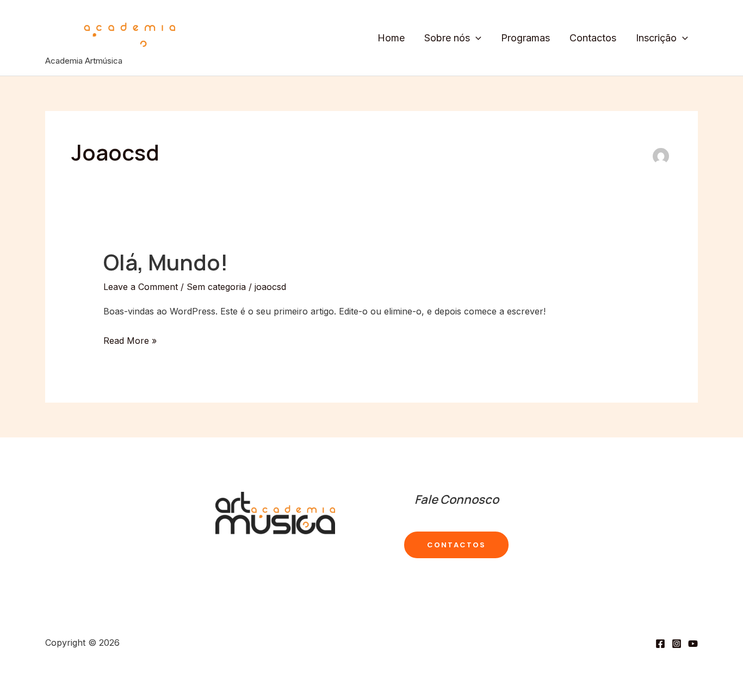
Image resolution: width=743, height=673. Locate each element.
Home (391, 38)
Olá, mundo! (165, 262)
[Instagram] (677, 644)
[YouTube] (693, 644)
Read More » (130, 342)
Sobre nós (447, 38)
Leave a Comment (140, 286)
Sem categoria (216, 286)
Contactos (592, 38)
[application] (475, 38)
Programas (525, 38)
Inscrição (656, 38)
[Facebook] (660, 644)
